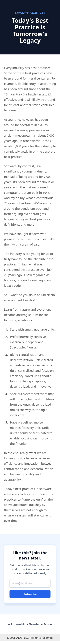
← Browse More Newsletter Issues (30, 624)
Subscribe (30, 594)
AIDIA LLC (22, 638)
